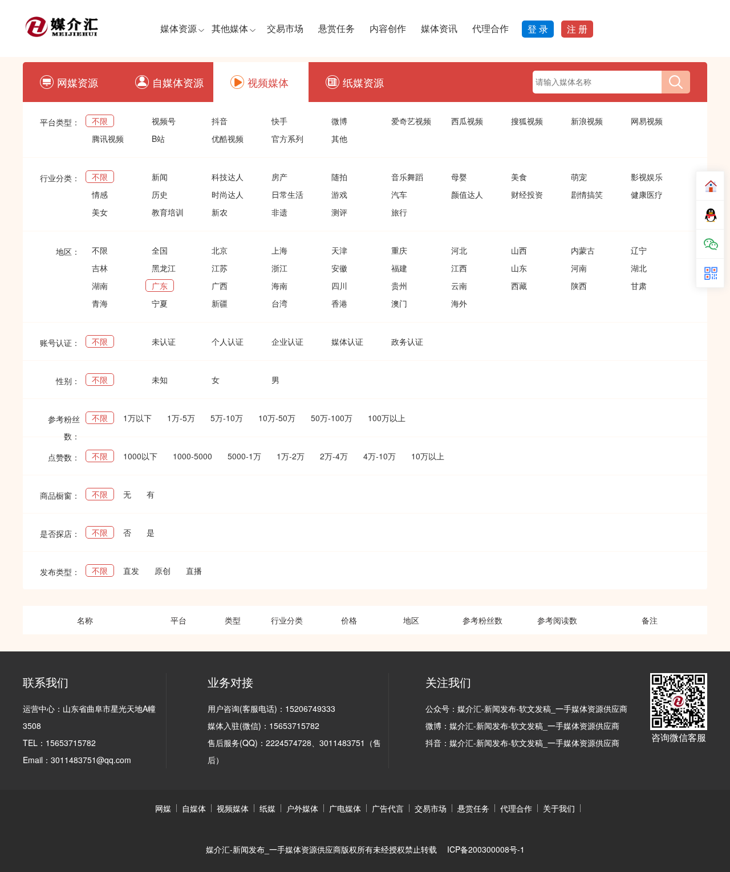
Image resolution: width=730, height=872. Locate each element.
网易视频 (647, 121)
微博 (339, 121)
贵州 (399, 285)
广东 (160, 285)
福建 (399, 268)
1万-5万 (181, 417)
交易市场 (285, 28)
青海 (100, 303)
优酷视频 (228, 138)
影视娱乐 (647, 176)
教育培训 (168, 212)
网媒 (163, 808)
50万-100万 (331, 417)
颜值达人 (467, 194)
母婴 (459, 176)
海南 (279, 285)
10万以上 (427, 456)
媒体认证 (347, 341)
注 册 (577, 28)
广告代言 (388, 808)
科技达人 (228, 176)
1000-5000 (192, 456)
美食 (519, 176)
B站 (158, 138)
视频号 (164, 121)
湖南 (100, 285)
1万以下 (137, 417)
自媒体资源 (178, 82)
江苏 (220, 268)
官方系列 (287, 138)
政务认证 (407, 341)
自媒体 (194, 808)
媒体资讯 (439, 28)
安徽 (339, 268)
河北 (459, 250)
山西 (519, 250)
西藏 (519, 285)
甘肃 (639, 285)
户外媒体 (302, 808)
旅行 (399, 212)
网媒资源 (77, 82)
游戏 (339, 194)
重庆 (399, 250)
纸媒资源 (363, 82)
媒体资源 (178, 28)
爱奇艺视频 (411, 121)
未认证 (164, 341)
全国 (160, 250)
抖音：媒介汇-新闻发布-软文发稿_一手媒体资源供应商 (522, 742)
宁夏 (160, 303)
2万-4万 (334, 456)
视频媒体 (268, 82)
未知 (160, 379)
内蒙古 (583, 250)
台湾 (279, 303)
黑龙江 (164, 268)
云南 (459, 285)
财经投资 (527, 194)
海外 (459, 303)
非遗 (279, 212)
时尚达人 (228, 194)
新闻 (160, 176)
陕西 (579, 285)
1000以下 (140, 456)
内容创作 (388, 28)
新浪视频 (587, 121)
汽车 (399, 194)
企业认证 (287, 341)
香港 (339, 303)
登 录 (538, 28)
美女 (100, 212)
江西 (459, 268)
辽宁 (639, 250)
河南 (579, 268)
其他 (339, 138)
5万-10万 (226, 417)
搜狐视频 (527, 121)
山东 (519, 268)
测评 (339, 212)
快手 (279, 121)
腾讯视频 (108, 138)
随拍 (339, 176)
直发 (131, 570)
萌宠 (579, 176)
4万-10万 (379, 456)
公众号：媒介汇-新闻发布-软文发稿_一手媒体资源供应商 (526, 708)
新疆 (220, 303)
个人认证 (228, 341)
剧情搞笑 (587, 194)
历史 (160, 194)
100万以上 (386, 417)
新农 (220, 212)
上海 (279, 250)
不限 (100, 121)
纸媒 (267, 808)
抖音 (220, 121)
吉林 (100, 268)
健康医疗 (647, 194)
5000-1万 (244, 456)
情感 (100, 194)
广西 (220, 285)
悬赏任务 (336, 28)
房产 (279, 176)
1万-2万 (291, 456)
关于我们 (559, 808)
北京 (220, 250)
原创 (163, 570)
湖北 (639, 268)
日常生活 (287, 194)
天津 (339, 250)
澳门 (399, 303)
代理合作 (490, 28)
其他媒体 (230, 28)
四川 (339, 285)
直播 (194, 570)
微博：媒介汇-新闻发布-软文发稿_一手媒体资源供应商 (522, 725)
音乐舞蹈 (407, 176)
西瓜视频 (467, 121)
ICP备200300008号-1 (486, 849)
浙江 (279, 268)
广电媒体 (345, 808)
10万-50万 (276, 417)
